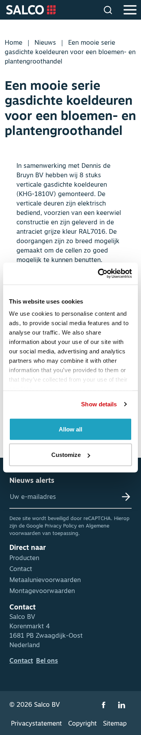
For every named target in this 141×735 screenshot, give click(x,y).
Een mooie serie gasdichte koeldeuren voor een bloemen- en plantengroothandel (70, 52)
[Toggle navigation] (129, 10)
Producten (24, 558)
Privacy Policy (61, 526)
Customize (66, 454)
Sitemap (115, 724)
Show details (99, 404)
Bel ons (47, 661)
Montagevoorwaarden (42, 591)
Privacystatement (36, 724)
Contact (20, 569)
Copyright (82, 724)
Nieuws (45, 43)
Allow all (70, 429)
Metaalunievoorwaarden (45, 580)
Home (13, 43)
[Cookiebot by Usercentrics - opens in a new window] (99, 274)
